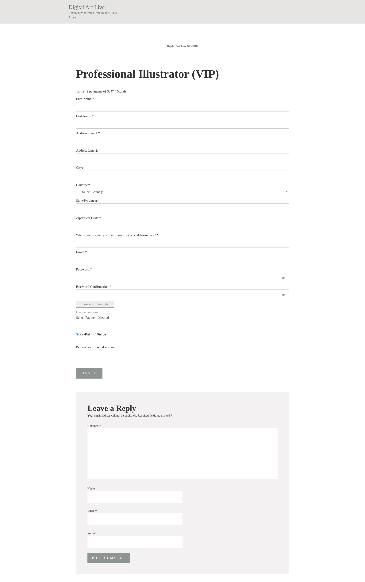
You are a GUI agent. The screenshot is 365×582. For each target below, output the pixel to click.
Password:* (84, 269)
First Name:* (85, 99)
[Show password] (283, 277)
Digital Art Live (86, 7)
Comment (94, 425)
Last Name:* (85, 116)
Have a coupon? (87, 312)
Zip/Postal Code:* (88, 218)
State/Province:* (87, 200)
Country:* (83, 185)
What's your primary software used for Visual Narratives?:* (117, 235)
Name (92, 488)
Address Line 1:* (88, 133)
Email (92, 510)
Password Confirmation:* (93, 287)
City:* (80, 167)
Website (92, 533)
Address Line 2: (87, 150)
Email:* (81, 252)
